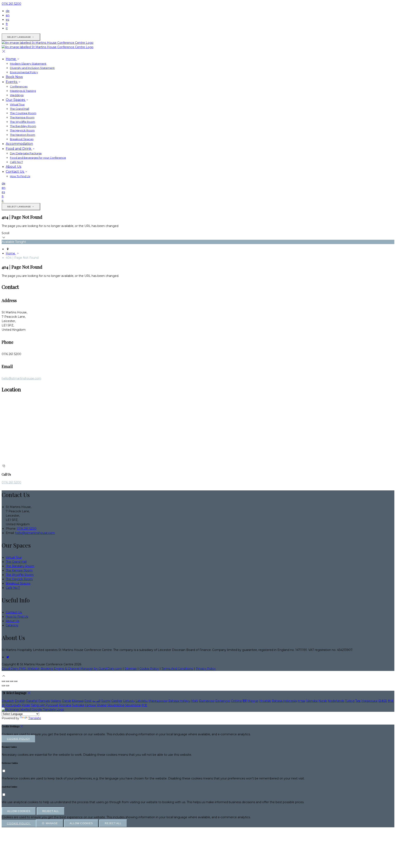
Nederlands (336, 701)
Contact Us (15, 172)
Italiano (56, 701)
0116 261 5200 (11, 4)
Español (32, 701)
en (7, 15)
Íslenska (312, 701)
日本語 (382, 701)
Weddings (17, 95)
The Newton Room (22, 134)
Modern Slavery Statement (28, 63)
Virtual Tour (17, 104)
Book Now (14, 77)
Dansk (66, 701)
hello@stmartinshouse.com (21, 378)
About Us (13, 167)
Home (11, 59)
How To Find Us (20, 176)
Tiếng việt (38, 705)
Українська (369, 701)
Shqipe (102, 705)
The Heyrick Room (22, 130)
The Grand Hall (19, 108)
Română (65, 705)
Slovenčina (133, 705)
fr (7, 24)
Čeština (236, 701)
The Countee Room (23, 113)
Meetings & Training (23, 90)
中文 (144, 705)
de (7, 11)
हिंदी (245, 701)
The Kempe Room (22, 117)
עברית (301, 701)
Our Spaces (16, 100)
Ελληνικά (78, 701)
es (7, 19)
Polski (26, 705)
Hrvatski (265, 701)
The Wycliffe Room (22, 121)
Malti (194, 701)
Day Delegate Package (26, 153)
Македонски (157, 701)
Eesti (88, 701)
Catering (12, 625)
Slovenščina (115, 705)
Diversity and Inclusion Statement (32, 68)
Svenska (78, 705)
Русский (52, 705)
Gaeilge (116, 701)
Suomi (106, 701)
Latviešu (142, 701)
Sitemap (131, 669)
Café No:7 (16, 162)
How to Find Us (17, 617)
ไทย (358, 701)
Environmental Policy (24, 72)
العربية (96, 701)
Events (12, 82)
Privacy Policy (206, 669)
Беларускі (222, 701)
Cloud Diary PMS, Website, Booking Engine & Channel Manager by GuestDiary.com (62, 669)
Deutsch (8, 701)
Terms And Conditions (177, 669)
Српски (90, 705)
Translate (34, 718)
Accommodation (19, 144)
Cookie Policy (149, 669)
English (20, 701)
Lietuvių (129, 701)
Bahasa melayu (179, 701)
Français (44, 701)
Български (206, 701)
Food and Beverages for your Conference (38, 157)
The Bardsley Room (23, 126)
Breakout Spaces (21, 139)
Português (13, 705)
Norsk (322, 701)
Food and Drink (19, 149)
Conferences (18, 86)
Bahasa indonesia (284, 701)
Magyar (253, 701)
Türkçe (350, 701)
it (7, 28)
